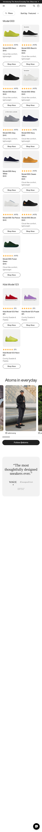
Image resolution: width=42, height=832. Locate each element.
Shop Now (11, 64)
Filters (10, 13)
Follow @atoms (21, 442)
